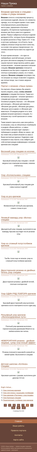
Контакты (19, 435)
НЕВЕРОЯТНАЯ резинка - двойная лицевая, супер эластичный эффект (18, 342)
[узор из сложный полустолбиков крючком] (18, 251)
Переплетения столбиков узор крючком (18, 400)
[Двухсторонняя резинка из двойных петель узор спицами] (18, 278)
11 (18, 408)
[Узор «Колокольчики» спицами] (18, 181)
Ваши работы (18, 426)
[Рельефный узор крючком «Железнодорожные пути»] (18, 323)
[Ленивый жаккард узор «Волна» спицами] (19, 226)
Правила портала (18, 430)
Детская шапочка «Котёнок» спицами (14, 365)
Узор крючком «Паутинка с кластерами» (18, 395)
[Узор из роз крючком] (18, 202)
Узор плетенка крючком (12, 390)
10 (13, 408)
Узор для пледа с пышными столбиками (18, 393)
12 (24, 408)
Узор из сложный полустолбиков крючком (16, 244)
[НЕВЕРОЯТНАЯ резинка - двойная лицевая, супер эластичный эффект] (18, 349)
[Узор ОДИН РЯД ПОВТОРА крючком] (19, 299)
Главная (18, 421)
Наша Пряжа (9, 4)
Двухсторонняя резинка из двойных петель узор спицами (18, 271)
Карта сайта (18, 440)
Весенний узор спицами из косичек (17, 151)
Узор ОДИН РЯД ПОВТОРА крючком (18, 293)
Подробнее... (30, 170)
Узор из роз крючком (11, 196)
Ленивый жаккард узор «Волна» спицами (16, 219)
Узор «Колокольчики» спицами (15, 175)
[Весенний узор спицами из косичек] (18, 157)
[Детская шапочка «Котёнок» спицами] (18, 372)
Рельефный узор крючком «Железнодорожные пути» (13, 316)
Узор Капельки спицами (12, 398)
